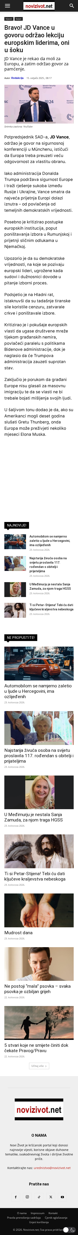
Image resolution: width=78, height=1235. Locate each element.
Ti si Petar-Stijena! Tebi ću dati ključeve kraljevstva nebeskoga (34, 876)
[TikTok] (39, 1197)
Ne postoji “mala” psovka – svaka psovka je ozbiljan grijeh (37, 989)
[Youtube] (62, 1197)
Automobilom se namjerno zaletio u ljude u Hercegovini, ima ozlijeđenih (49, 541)
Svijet (18, 18)
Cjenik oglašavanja (56, 1217)
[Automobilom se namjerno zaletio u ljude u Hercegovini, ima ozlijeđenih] (15, 541)
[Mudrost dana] (39, 910)
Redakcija (17, 78)
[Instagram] (27, 1197)
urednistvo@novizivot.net (52, 1168)
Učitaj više (37, 1066)
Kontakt (53, 1213)
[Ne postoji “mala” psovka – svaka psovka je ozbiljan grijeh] (39, 964)
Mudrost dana (18, 932)
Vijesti (9, 18)
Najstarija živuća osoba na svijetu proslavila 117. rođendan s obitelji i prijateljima (38, 756)
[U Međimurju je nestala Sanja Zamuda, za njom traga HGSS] (15, 589)
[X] (50, 1197)
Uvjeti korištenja (39, 1222)
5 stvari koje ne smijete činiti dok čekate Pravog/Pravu (36, 1048)
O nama (22, 1213)
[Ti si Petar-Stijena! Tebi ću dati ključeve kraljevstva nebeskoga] (15, 610)
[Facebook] (15, 1197)
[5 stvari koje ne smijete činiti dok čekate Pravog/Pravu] (39, 1023)
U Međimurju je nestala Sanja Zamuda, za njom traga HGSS (33, 817)
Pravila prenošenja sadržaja (24, 1217)
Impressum (37, 1213)
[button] (7, 6)
